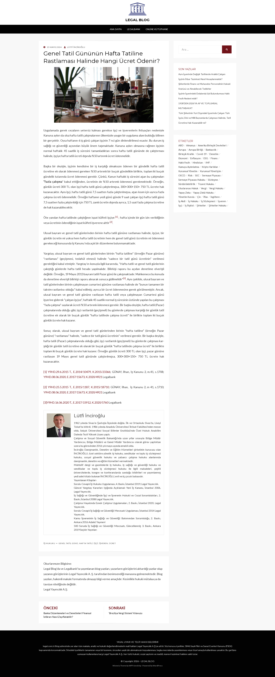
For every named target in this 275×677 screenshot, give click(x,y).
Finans (214, 158)
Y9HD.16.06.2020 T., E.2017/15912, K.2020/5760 (77, 402)
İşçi (96, 543)
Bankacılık (211, 149)
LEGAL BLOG (137, 20)
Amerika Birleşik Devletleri (212, 145)
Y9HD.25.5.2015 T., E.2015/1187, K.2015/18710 (78, 387)
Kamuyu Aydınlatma (188, 166)
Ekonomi (182, 158)
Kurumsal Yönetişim (210, 171)
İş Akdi (181, 201)
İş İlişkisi (189, 205)
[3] (45, 402)
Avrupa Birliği (196, 149)
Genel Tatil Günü (68, 543)
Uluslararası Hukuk (188, 188)
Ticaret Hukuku (206, 184)
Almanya (190, 145)
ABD (180, 145)
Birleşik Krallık (186, 154)
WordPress (158, 665)
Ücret (112, 543)
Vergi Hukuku (216, 188)
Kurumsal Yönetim (187, 171)
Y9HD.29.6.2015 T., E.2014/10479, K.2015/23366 (79, 372)
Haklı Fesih (184, 162)
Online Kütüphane (157, 29)
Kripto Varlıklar (210, 166)
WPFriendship (135, 665)
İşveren (103, 543)
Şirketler (201, 205)
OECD (181, 175)
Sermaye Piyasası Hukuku (191, 179)
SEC (197, 175)
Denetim (213, 154)
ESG (205, 158)
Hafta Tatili (86, 543)
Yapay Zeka (184, 192)
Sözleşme (213, 179)
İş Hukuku (49, 543)
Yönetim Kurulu (186, 196)
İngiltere (215, 196)
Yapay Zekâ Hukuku (203, 192)
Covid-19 (202, 154)
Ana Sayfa (116, 29)
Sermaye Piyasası (211, 175)
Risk (190, 175)
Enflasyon (195, 158)
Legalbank (133, 29)
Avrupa (182, 149)
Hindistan (198, 162)
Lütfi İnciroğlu (89, 415)
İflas (205, 196)
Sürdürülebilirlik (186, 184)
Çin (199, 196)
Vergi (204, 188)
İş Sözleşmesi (208, 201)
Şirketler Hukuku (217, 205)
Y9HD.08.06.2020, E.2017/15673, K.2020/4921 (72, 377)
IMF (207, 162)
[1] (45, 372)
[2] (45, 387)
